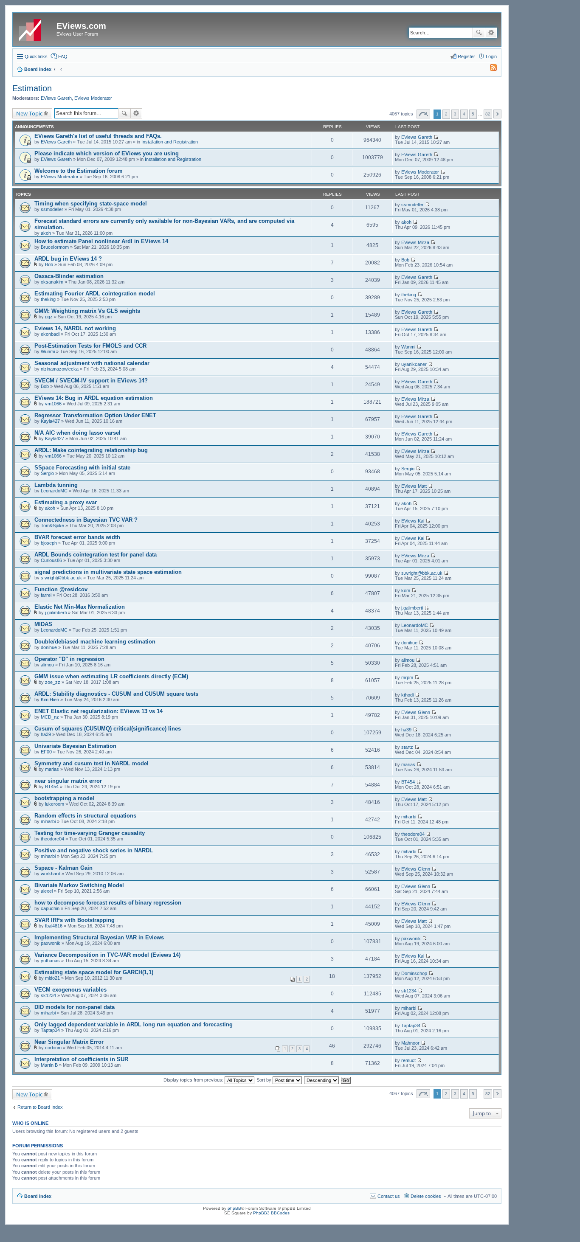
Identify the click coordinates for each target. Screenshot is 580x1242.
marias (52, 769)
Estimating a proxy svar (65, 502)
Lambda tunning (56, 485)
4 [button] (464, 114)
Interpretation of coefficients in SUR (81, 1059)
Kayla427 (50, 421)
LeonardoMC (54, 490)
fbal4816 (53, 925)
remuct (408, 1060)
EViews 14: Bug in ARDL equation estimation (93, 398)
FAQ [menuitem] (63, 56)
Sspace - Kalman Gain (63, 868)
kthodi (407, 694)
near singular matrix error (68, 781)
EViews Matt (414, 486)
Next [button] (497, 114)
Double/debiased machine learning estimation (94, 641)
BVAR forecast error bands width (77, 537)
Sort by (264, 1079)
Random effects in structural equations (85, 815)
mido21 (52, 978)
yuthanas (50, 960)
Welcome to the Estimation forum (78, 171)
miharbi (48, 821)
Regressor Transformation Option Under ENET (95, 415)
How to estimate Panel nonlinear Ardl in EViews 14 (101, 241)
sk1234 (48, 995)
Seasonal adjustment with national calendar (91, 363)
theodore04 (52, 838)
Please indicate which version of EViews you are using (106, 153)
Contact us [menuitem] (388, 1196)
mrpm (407, 677)
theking (48, 299)
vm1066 (53, 403)
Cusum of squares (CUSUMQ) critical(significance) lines (107, 728)
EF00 (46, 751)
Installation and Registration (169, 141)
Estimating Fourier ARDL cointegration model (94, 293)
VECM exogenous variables (70, 989)
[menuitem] (489, 69)
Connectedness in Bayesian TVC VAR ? (86, 520)
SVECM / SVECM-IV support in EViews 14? (91, 380)
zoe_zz (52, 682)
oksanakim (52, 281)
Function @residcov (60, 589)
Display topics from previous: (194, 1079)
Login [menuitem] (491, 56)
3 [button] (455, 114)
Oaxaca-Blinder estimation (69, 276)
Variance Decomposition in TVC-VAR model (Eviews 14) (107, 955)
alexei (47, 891)
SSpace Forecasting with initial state (82, 467)
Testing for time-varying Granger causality (89, 833)
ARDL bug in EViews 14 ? (68, 259)
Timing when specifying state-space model (90, 203)
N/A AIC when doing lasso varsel (77, 433)
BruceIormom (55, 247)
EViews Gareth (56, 98)
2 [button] (446, 114)
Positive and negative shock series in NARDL (93, 850)
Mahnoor (410, 1042)
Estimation (32, 88)
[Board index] (35, 28)
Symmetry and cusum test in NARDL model (91, 763)
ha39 (46, 734)
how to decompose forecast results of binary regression (107, 902)
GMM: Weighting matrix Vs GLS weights (87, 311)
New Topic (29, 113)
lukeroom (54, 803)
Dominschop (414, 973)
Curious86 (51, 560)
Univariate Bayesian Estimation (75, 746)
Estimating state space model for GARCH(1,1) (93, 972)
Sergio (47, 473)
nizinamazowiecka (60, 368)
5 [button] (473, 114)
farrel (46, 595)
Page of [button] (423, 114)
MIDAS (43, 624)
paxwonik (50, 943)
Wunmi (48, 351)
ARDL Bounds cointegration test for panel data (95, 554)
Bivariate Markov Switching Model (79, 885)
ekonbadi (50, 334)
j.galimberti (56, 612)
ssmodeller (52, 209)
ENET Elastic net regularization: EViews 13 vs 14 (98, 711)
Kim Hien (50, 699)
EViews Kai (412, 520)
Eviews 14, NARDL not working (75, 328)
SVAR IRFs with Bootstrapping (74, 920)
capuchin (50, 908)
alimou (47, 664)
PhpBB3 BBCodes (271, 1213)
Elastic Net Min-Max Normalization (79, 607)
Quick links (36, 56)
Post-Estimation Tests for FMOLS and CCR (90, 346)
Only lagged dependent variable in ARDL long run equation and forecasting (133, 1024)
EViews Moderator (93, 98)
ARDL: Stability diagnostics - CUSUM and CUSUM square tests (116, 694)
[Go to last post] (436, 137)
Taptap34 (50, 1030)
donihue (49, 647)
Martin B (49, 1065)
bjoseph (49, 542)
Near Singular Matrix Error (69, 1042)
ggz (49, 316)
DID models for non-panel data (74, 1007)
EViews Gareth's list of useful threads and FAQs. (98, 136)
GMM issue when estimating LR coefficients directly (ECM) (111, 676)
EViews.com (81, 26)
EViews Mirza (415, 242)
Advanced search (491, 33)
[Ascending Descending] (322, 1079)
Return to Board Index (40, 1107)
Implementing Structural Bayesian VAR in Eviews (99, 937)
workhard (50, 873)
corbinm (53, 1047)
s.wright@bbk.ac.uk (61, 577)
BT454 (52, 786)
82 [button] (487, 114)
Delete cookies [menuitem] (426, 1196)
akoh (46, 233)
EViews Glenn (415, 712)
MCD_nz (50, 716)
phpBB (234, 1208)
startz (407, 747)
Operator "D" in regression (69, 659)
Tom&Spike (52, 525)
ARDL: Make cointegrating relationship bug (91, 450)
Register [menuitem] (466, 56)
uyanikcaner (414, 364)
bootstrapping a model (64, 798)
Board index (37, 1196)
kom (405, 590)
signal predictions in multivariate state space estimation (108, 572)
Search (479, 33)
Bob (49, 264)
